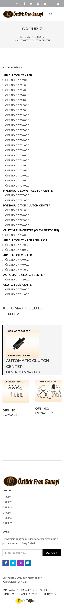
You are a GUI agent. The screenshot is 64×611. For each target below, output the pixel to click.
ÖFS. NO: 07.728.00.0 (17, 215)
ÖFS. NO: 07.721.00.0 (17, 145)
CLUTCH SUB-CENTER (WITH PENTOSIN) (31, 230)
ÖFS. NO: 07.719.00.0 (17, 160)
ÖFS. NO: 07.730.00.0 (17, 225)
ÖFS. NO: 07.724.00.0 (17, 140)
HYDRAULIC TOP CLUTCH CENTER (26, 205)
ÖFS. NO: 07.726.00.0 (17, 135)
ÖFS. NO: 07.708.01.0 (17, 170)
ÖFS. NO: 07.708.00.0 (17, 150)
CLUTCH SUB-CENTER (18, 284)
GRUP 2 (7, 502)
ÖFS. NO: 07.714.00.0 (17, 95)
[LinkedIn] (45, 3)
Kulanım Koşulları (11, 581)
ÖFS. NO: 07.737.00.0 (17, 244)
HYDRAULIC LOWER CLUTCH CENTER (28, 190)
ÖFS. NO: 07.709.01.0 (17, 79)
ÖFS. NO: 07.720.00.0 (17, 155)
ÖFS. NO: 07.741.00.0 (17, 269)
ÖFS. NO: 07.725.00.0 (17, 180)
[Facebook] (24, 3)
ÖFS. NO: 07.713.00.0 (17, 100)
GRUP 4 (7, 512)
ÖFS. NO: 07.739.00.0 (17, 259)
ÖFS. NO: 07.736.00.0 (17, 234)
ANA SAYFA (8, 590)
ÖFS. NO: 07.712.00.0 (17, 110)
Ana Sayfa (25, 37)
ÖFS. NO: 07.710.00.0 (17, 120)
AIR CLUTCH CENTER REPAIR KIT (25, 240)
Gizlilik (26, 581)
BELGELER (41, 590)
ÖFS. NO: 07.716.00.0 (17, 125)
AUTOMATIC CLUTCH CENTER (34, 40)
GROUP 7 (39, 37)
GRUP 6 (7, 517)
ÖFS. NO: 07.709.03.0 (17, 115)
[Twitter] (31, 3)
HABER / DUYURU (29, 594)
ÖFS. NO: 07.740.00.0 (17, 264)
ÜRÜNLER (9, 594)
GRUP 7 (7, 523)
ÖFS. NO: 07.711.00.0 (17, 85)
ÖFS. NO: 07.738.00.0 (17, 249)
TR (15, 3)
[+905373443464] (51, 3)
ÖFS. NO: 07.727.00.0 (17, 195)
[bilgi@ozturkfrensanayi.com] (58, 3)
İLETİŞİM (48, 594)
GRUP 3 (7, 507)
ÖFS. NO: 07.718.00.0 (17, 165)
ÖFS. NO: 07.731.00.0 (17, 200)
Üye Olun (51, 552)
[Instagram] (38, 3)
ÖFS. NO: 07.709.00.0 (17, 175)
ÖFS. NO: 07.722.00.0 (17, 105)
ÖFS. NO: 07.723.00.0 (17, 185)
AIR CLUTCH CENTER (17, 75)
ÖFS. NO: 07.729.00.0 (17, 220)
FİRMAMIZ (25, 590)
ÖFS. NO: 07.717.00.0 (17, 130)
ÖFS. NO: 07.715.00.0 (17, 89)
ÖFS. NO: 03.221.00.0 (17, 210)
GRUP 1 (7, 496)
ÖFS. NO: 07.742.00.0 (17, 279)
